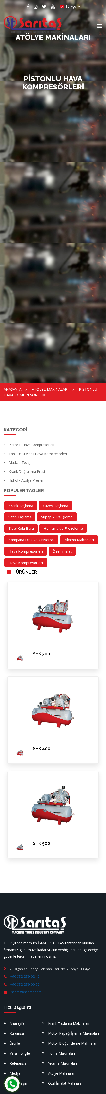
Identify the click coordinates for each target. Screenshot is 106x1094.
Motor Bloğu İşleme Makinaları (72, 1043)
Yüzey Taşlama (55, 505)
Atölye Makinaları (50, 389)
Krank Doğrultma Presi (27, 471)
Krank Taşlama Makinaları (68, 1023)
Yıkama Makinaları (62, 1063)
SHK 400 (41, 748)
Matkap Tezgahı (21, 462)
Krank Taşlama (20, 505)
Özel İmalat (62, 551)
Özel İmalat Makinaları (66, 1083)
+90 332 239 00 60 (25, 984)
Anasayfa (12, 389)
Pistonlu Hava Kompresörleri (31, 444)
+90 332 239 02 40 (25, 976)
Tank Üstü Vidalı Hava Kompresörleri (38, 453)
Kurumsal (17, 1033)
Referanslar (19, 1063)
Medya (15, 1073)
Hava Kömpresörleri (25, 551)
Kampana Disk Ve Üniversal (31, 539)
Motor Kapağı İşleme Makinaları (73, 1033)
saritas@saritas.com (26, 992)
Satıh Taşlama (20, 516)
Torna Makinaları (61, 1053)
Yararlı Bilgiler (20, 1053)
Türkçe (70, 6)
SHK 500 (41, 843)
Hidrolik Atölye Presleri (26, 480)
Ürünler (15, 1043)
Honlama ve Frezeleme (63, 528)
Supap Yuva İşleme (57, 516)
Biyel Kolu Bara (21, 528)
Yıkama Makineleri (79, 539)
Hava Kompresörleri (25, 562)
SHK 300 (41, 653)
